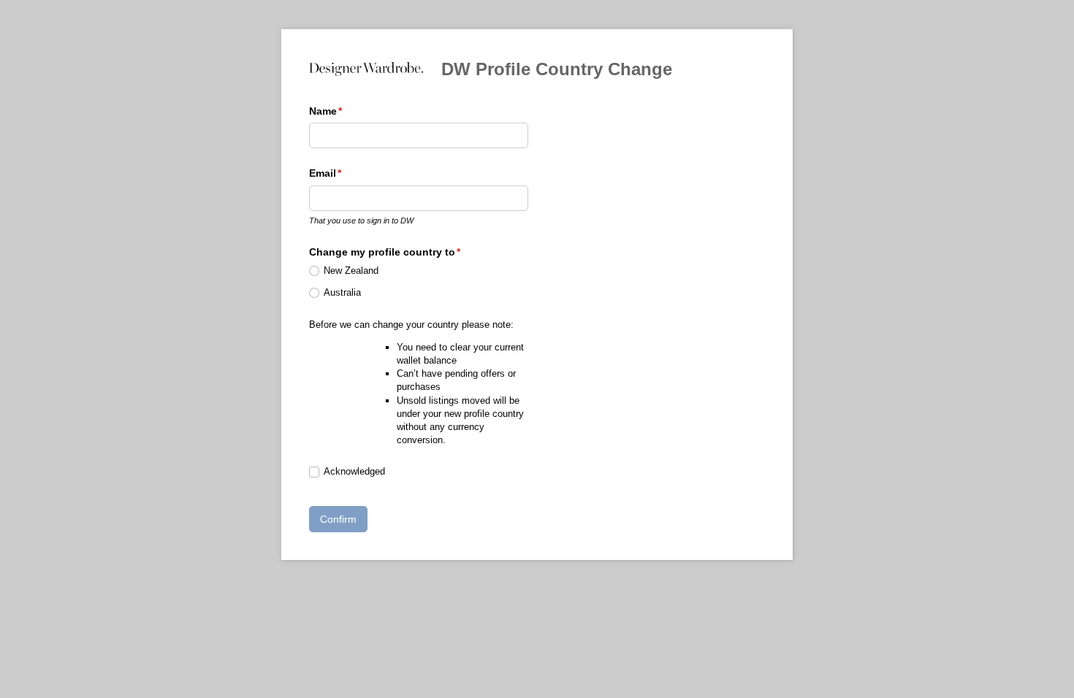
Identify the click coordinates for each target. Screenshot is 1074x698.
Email (347, 173)
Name (347, 111)
